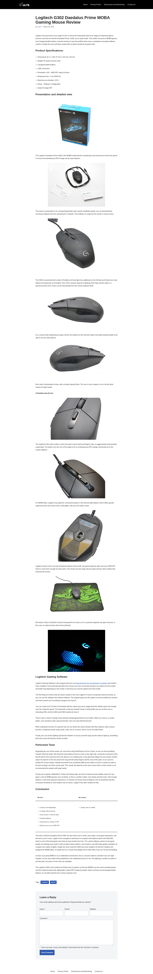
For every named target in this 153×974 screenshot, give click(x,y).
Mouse (53, 882)
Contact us (131, 4)
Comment (44, 918)
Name (42, 909)
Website (93, 909)
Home (85, 4)
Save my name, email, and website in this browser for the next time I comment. (70, 947)
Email (67, 909)
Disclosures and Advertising (114, 4)
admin (39, 27)
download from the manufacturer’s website (91, 683)
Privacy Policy (96, 4)
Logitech (45, 882)
